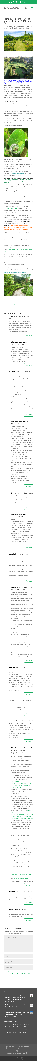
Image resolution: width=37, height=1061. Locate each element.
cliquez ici (15, 304)
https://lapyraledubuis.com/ (20, 878)
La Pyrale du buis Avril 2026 (12, 1029)
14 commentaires (23, 28)
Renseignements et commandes (17, 1053)
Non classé (12, 28)
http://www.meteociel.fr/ (10, 208)
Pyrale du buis (10, 1047)
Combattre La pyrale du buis (15, 26)
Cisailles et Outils (23, 1047)
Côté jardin (17, 1051)
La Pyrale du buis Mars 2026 (13, 1032)
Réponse (29, 335)
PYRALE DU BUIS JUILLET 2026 (13, 1024)
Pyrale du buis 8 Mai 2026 (12, 1027)
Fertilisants (26, 1049)
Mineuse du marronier (12, 1049)
